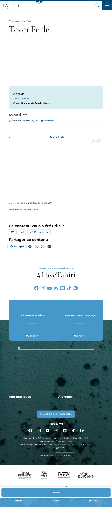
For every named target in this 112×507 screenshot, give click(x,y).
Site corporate (45, 455)
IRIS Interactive (44, 438)
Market (63, 455)
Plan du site (57, 438)
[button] (39, 2)
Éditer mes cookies (64, 441)
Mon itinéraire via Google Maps (31, 103)
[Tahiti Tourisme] (10, 6)
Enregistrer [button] (41, 232)
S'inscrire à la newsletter (56, 414)
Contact (56, 492)
